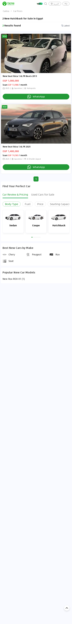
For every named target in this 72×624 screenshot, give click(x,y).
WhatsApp (39, 96)
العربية (56, 3)
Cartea (6, 11)
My (66, 3)
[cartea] (8, 4)
